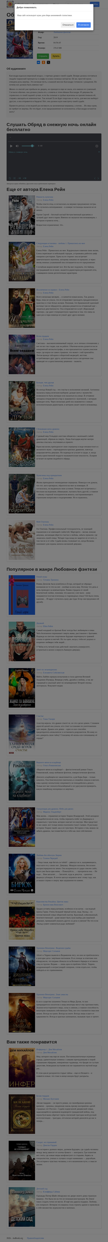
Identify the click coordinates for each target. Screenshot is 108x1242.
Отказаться (68, 25)
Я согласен (83, 25)
